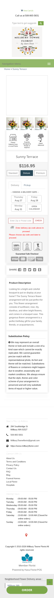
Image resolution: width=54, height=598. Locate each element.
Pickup (27, 185)
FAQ (8, 471)
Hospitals (10, 485)
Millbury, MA (13, 585)
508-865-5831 (17, 435)
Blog (8, 475)
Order (27, 590)
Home (7, 69)
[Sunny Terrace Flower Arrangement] (12, 123)
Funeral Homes (13, 478)
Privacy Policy (12, 465)
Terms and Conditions (16, 461)
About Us (10, 458)
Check (38, 220)
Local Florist (11, 482)
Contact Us (11, 468)
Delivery (15, 185)
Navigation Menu (11, 63)
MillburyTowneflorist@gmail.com (25, 440)
